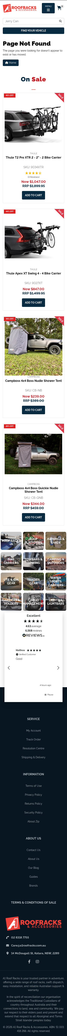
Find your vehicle (33, 30)
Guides (33, 876)
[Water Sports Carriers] (55, 582)
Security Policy (33, 812)
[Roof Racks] (11, 541)
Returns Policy (33, 803)
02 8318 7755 (20, 937)
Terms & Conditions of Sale (33, 902)
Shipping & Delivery (33, 757)
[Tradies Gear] (33, 582)
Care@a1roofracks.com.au (28, 945)
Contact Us (33, 850)
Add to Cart (33, 195)
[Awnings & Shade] (55, 541)
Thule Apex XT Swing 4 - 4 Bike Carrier (33, 273)
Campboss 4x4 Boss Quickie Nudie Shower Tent (33, 489)
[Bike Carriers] (11, 561)
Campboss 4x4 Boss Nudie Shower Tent (33, 381)
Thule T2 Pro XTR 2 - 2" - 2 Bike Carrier (33, 157)
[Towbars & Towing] (33, 561)
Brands (33, 885)
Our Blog (33, 867)
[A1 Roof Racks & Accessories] (19, 7)
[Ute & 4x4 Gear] (11, 582)
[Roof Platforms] (33, 541)
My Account (33, 730)
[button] (33, 175)
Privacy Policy (33, 794)
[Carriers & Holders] (11, 602)
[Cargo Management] (33, 602)
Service (33, 719)
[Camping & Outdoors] (55, 561)
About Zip (33, 821)
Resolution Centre (33, 748)
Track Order (33, 739)
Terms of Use (33, 785)
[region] (33, 668)
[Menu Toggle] (48, 8)
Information (33, 774)
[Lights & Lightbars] (55, 602)
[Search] (60, 21)
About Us (33, 838)
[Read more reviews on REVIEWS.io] (33, 636)
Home (12, 62)
